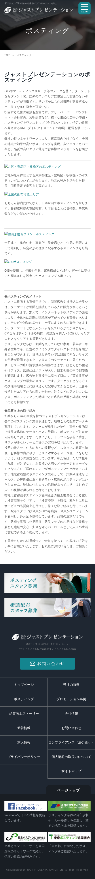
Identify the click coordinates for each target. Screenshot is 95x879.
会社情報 (71, 713)
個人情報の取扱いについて (71, 757)
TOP (7, 55)
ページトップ (68, 790)
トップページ (24, 684)
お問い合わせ (71, 728)
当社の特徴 (71, 684)
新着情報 (23, 728)
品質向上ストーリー (24, 713)
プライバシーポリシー (23, 757)
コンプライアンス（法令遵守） (71, 742)
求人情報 (23, 742)
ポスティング (24, 699)
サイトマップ (71, 771)
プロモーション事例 (71, 699)
